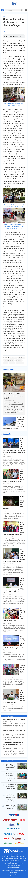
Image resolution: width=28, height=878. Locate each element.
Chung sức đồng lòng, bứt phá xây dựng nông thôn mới (10, 766)
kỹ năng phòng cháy (9, 360)
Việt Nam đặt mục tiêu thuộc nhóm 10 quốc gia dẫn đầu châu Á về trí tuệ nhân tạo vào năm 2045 (13, 744)
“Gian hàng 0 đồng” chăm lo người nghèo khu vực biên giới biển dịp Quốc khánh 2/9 (11, 777)
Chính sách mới (9, 716)
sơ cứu (5, 363)
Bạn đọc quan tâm (10, 761)
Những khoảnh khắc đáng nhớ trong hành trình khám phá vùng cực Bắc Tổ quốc (10, 797)
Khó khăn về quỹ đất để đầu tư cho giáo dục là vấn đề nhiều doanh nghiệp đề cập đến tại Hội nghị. (13, 708)
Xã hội (4, 16)
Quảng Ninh (7, 31)
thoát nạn (12, 363)
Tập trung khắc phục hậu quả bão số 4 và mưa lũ (14, 731)
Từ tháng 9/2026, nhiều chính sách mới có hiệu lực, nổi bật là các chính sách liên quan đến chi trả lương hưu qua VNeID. (14, 725)
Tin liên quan (8, 369)
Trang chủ (10, 875)
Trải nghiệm (13, 357)
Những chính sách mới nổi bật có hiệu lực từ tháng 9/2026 (14, 720)
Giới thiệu (17, 875)
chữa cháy (18, 360)
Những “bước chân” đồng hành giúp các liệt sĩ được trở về (11, 787)
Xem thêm (7, 434)
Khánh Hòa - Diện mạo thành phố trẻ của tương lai (11, 806)
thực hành (21, 357)
